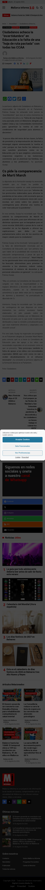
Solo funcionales (22, 446)
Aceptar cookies (22, 439)
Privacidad (25, 457)
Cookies (17, 457)
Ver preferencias (22, 453)
